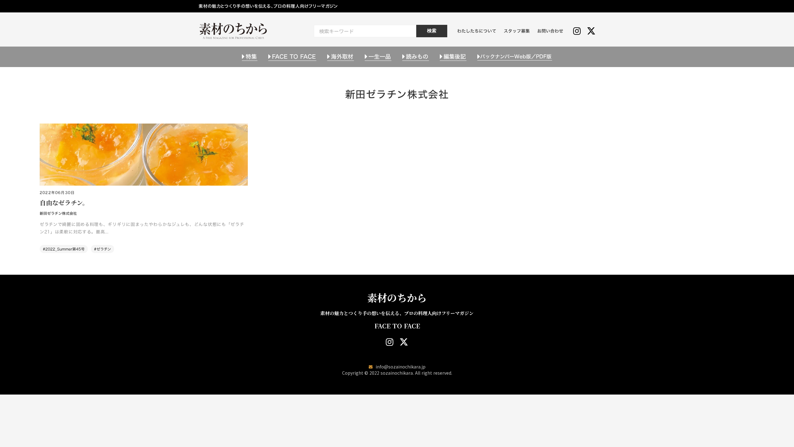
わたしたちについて (476, 31)
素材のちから (397, 298)
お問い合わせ (550, 31)
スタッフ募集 (517, 31)
